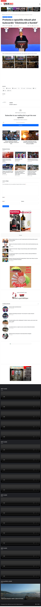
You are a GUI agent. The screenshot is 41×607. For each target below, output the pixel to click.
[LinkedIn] (14, 104)
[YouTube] (15, 104)
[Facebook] (11, 104)
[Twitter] (12, 104)
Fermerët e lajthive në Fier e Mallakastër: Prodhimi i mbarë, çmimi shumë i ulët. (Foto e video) (20, 173)
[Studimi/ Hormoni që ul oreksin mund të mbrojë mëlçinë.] (7, 155)
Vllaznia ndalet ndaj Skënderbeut (18, 160)
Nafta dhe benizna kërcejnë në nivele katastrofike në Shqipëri (20, 333)
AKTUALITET (8, 14)
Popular (20, 235)
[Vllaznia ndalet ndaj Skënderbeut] (20, 155)
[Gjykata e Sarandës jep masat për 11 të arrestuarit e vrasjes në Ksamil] (7, 167)
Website (22, 201)
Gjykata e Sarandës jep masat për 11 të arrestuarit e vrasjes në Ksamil (7, 172)
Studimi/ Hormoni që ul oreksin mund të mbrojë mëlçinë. (6, 160)
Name (3, 197)
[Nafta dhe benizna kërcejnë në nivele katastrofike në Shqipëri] (5, 336)
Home (4, 14)
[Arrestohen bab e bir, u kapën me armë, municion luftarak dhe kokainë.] (5, 329)
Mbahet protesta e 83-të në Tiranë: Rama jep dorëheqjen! (33, 160)
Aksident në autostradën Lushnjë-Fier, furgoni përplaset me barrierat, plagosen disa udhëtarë (32, 173)
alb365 (9, 25)
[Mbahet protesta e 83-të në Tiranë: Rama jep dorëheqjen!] (33, 155)
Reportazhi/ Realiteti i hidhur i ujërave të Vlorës (12, 598)
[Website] (10, 104)
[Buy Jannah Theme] (20, 9)
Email (3, 201)
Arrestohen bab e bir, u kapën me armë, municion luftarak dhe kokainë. (22, 326)
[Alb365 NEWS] (8, 4)
